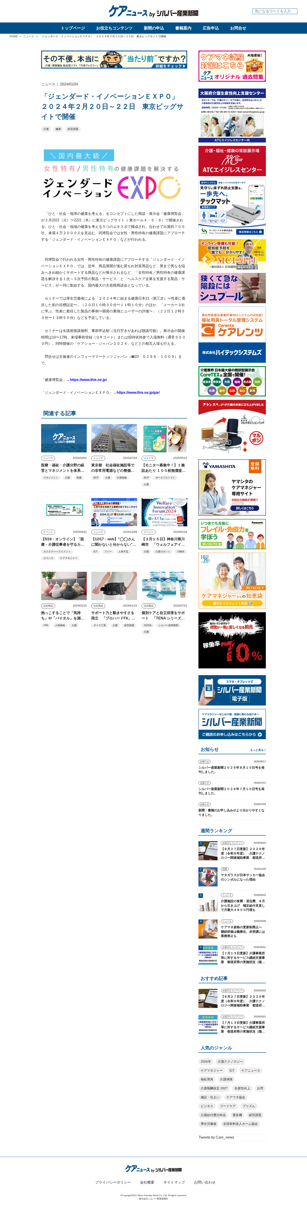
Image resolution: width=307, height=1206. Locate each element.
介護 (46, 129)
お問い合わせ (205, 1182)
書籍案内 (183, 28)
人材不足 (123, 551)
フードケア (228, 1106)
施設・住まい (210, 1097)
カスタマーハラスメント (57, 551)
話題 (224, 869)
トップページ (73, 28)
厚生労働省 (208, 1124)
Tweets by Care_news (216, 1137)
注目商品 (48, 605)
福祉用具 (207, 1079)
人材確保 (60, 625)
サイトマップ (174, 1182)
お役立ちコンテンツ (114, 28)
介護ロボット (163, 551)
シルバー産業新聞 (168, 625)
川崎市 (181, 551)
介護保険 (122, 477)
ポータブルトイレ (165, 477)
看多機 (237, 1115)
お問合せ (238, 28)
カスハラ (48, 558)
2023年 (148, 625)
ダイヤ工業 (99, 625)
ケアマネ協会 (235, 1097)
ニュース (48, 458)
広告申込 (211, 28)
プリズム (248, 1106)
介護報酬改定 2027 (214, 1088)
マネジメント (50, 477)
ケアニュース (250, 1070)
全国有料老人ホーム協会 (240, 1124)
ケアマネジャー (68, 558)
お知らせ (204, 761)
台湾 (260, 1088)
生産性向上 (242, 1088)
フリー (108, 551)
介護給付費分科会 (213, 1115)
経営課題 (73, 129)
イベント (48, 532)
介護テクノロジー (230, 1061)
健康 (58, 129)
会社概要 (147, 1182)
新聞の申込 (154, 28)
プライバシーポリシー (113, 1182)
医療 (79, 477)
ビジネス (207, 1106)
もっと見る (257, 750)
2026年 (206, 1061)
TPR (45, 625)
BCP (95, 477)
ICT (95, 551)
